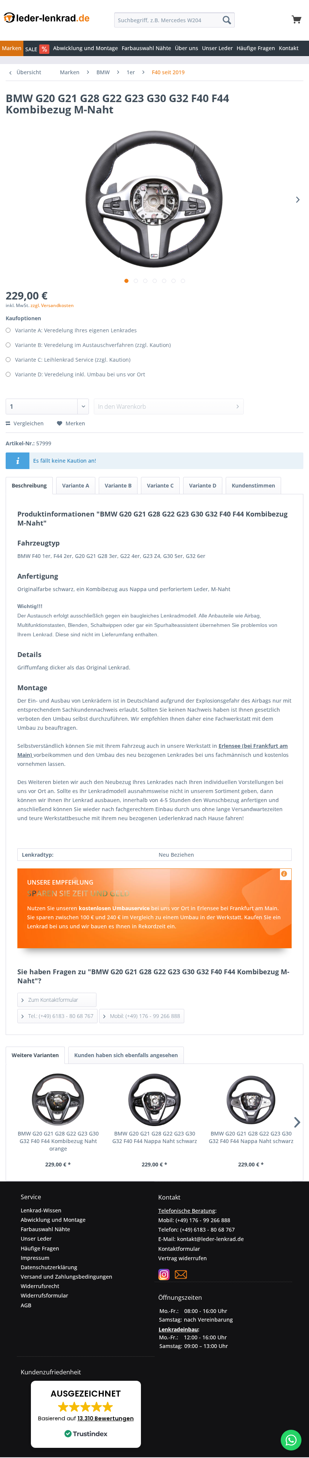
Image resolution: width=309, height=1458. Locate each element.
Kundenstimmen (253, 485)
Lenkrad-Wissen (41, 1210)
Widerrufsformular (44, 1295)
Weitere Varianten (35, 1055)
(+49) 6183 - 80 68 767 (207, 1229)
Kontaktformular (179, 1248)
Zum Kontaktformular (52, 999)
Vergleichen (28, 423)
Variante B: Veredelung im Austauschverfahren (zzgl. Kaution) (93, 344)
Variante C (160, 485)
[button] (86, 1414)
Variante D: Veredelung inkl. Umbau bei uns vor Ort (80, 374)
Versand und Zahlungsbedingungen (66, 1276)
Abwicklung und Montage (53, 1219)
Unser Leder (36, 1238)
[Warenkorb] (296, 20)
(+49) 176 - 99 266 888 (203, 1220)
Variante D (202, 485)
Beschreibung (29, 485)
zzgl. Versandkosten (52, 305)
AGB (26, 1305)
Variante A (75, 485)
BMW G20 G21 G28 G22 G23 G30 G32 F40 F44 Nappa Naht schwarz (154, 1137)
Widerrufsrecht (40, 1286)
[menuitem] (174, 20)
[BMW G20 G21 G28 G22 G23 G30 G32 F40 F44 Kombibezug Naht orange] (58, 1099)
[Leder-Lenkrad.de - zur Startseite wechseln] (46, 21)
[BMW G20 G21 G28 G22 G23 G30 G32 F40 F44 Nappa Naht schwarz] (154, 1099)
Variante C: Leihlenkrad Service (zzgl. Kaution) (72, 359)
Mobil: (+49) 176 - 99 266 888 (144, 1015)
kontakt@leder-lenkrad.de (210, 1239)
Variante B (118, 485)
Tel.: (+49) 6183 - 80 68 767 (60, 1015)
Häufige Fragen (40, 1248)
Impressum (35, 1257)
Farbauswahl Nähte (45, 1229)
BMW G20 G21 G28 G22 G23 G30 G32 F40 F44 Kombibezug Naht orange (58, 1141)
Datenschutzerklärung (49, 1267)
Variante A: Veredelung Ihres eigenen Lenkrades (76, 330)
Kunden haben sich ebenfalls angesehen (126, 1055)
